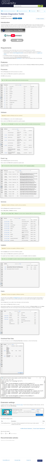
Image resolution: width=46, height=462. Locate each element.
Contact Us (29, 460)
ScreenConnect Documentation (9, 11)
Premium (15, 18)
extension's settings (30, 165)
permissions (19, 58)
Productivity (33, 11)
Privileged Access (17, 297)
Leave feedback (13, 433)
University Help (17, 460)
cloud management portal (18, 52)
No (7, 433)
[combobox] (26, 6)
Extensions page (19, 404)
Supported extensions (23, 11)
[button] (39, 6)
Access (19, 18)
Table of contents (40, 18)
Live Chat (40, 460)
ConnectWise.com (6, 460)
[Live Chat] (42, 6)
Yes (3, 433)
